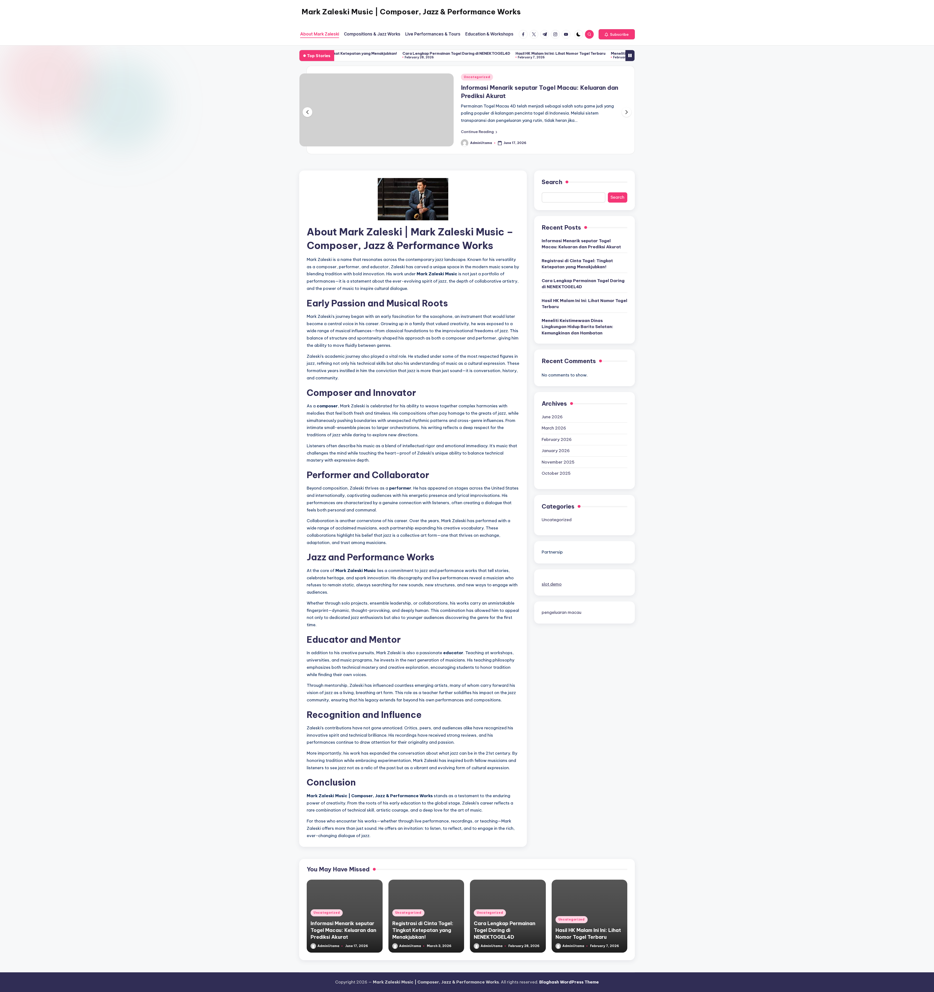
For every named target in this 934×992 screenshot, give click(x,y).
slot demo (552, 584)
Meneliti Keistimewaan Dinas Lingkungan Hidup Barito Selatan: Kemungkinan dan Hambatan (577, 326)
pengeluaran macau (561, 612)
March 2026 (554, 428)
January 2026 (556, 450)
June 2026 (552, 416)
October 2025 (556, 473)
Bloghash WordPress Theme (569, 982)
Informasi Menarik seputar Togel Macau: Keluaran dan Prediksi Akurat (581, 244)
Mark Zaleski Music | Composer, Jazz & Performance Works (411, 11)
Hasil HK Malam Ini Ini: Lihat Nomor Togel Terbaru (504, 53)
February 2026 (557, 439)
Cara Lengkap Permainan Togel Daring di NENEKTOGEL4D (400, 53)
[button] (617, 34)
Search (552, 182)
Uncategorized (477, 77)
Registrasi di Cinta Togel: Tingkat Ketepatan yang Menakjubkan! (577, 263)
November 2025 (558, 462)
